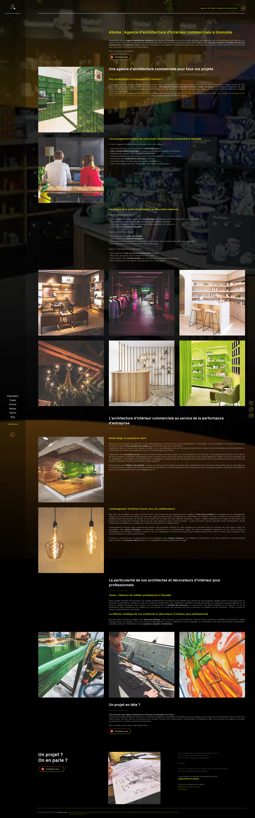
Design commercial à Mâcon (78, 814)
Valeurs (12, 413)
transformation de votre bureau (138, 95)
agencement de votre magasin (216, 93)
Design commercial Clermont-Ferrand (167, 812)
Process (12, 404)
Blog (13, 417)
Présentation (12, 396)
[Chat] (12, 434)
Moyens (12, 409)
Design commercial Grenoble (146, 812)
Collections (13, 424)
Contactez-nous (121, 57)
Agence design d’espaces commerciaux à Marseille (84, 812)
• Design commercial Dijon (108, 812)
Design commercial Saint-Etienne (126, 812)
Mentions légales (62, 812)
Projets (13, 400)
